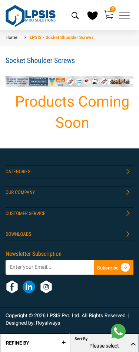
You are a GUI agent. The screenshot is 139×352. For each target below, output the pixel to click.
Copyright (17, 315)
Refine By (17, 343)
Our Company (20, 192)
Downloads (18, 234)
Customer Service (26, 214)
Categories (18, 172)
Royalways (48, 323)
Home (11, 38)
